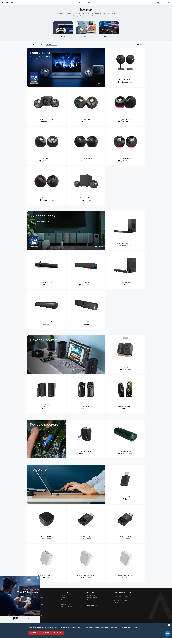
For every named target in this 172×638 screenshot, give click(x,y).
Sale (36, 619)
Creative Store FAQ (66, 608)
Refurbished (38, 615)
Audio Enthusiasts (40, 611)
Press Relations (91, 599)
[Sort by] (55, 44)
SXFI (81, 3)
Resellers (89, 602)
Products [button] (70, 3)
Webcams (37, 606)
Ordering (63, 599)
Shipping (63, 602)
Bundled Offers (39, 613)
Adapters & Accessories (41, 608)
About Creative (91, 595)
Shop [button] (90, 3)
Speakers (37, 599)
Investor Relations (92, 597)
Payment (63, 597)
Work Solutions (39, 604)
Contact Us (64, 613)
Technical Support (66, 611)
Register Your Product (120, 602)
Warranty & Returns (66, 604)
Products (63, 595)
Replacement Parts (40, 617)
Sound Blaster (39, 597)
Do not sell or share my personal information (46, 633)
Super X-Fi (38, 595)
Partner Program (95, 605)
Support (101, 3)
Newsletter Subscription (120, 600)
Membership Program (67, 606)
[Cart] (168, 2)
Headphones (38, 602)
